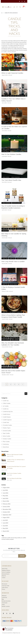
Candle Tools (6, 422)
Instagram (10, 613)
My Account (4, 583)
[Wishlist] (17, 7)
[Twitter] (22, 1)
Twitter (6, 613)
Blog (3, 599)
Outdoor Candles (15, 149)
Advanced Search (5, 574)
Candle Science (5, 177)
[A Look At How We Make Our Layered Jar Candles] (14, 115)
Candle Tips (5, 95)
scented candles (5, 539)
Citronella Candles (7, 425)
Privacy (3, 589)
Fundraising (6, 444)
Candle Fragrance (14, 121)
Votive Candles (6, 436)
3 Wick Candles (6, 403)
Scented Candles (20, 95)
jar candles (23, 537)
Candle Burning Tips (21, 258)
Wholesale (4, 595)
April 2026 (5, 498)
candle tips (4, 537)
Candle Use (12, 95)
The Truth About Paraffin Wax (11, 180)
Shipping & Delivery (6, 570)
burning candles (17, 537)
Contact (3, 577)
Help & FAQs (4, 568)
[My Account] (14, 7)
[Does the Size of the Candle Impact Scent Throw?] (14, 359)
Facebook (3, 613)
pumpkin (12, 539)
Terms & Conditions (6, 572)
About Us (4, 575)
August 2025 (6, 517)
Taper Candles (6, 433)
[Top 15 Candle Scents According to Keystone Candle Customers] (14, 195)
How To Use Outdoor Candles (11, 154)
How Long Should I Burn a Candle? (13, 261)
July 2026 (5, 490)
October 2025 (6, 512)
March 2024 (6, 531)
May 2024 (5, 528)
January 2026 (6, 506)
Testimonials (4, 602)
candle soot (10, 537)
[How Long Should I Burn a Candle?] (14, 250)
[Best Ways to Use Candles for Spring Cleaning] (14, 223)
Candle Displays (6, 149)
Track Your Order (5, 585)
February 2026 (6, 504)
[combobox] (14, 393)
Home (2, 13)
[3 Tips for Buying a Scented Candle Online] (14, 276)
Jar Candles (5, 121)
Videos (3, 604)
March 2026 (6, 501)
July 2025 (5, 520)
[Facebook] (19, 1)
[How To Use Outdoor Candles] (14, 143)
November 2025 (7, 509)
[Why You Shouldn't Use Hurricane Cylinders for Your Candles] (14, 332)
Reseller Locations (6, 606)
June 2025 (5, 523)
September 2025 (7, 514)
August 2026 (6, 487)
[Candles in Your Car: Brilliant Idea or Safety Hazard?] (14, 88)
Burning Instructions (6, 601)
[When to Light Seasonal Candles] (14, 62)
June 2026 (5, 493)
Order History (5, 587)
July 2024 (5, 525)
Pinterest (13, 613)
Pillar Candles (5, 151)
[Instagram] (24, 1)
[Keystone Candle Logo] (8, 7)
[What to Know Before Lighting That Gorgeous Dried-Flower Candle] (14, 304)
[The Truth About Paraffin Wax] (14, 169)
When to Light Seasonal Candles (12, 73)
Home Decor (5, 230)
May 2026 (5, 495)
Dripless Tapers (6, 428)
